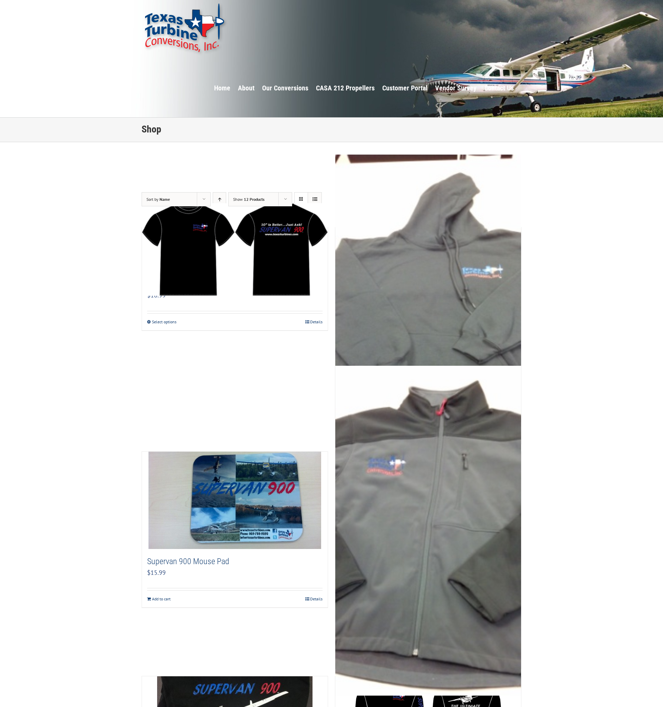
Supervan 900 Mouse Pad (188, 561)
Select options (164, 321)
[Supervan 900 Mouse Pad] (235, 500)
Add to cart (161, 598)
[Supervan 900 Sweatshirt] (428, 306)
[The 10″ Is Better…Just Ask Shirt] (235, 249)
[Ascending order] (219, 199)
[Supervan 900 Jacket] (428, 531)
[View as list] (314, 199)
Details (316, 321)
